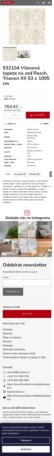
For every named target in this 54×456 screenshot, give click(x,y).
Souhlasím (26, 449)
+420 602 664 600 (18, 380)
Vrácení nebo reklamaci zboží (19, 353)
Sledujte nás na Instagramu (27, 218)
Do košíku (39, 115)
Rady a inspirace (12, 337)
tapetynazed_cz (15, 391)
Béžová (30, 135)
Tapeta (30, 141)
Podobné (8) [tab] (34, 174)
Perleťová (31, 138)
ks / (27, 314)
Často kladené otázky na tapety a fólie (24, 357)
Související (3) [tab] (20, 174)
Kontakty (8, 329)
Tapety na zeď (32, 129)
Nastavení (26, 440)
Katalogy (8, 345)
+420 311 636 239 (18, 376)
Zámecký (30, 162)
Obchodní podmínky (14, 349)
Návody (7, 341)
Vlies (29, 156)
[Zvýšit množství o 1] (21, 115)
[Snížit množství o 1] (7, 115)
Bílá (35, 135)
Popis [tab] (8, 174)
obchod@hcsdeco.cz (18, 372)
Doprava (7, 333)
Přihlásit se (13, 291)
